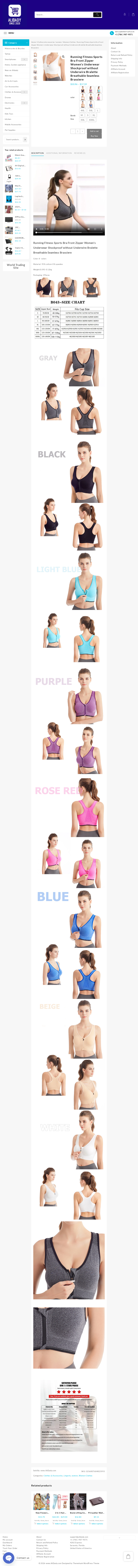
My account (8, 1540)
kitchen (8, 119)
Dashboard (7, 1542)
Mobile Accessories (13, 124)
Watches (8, 76)
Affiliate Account (118, 69)
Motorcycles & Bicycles (15, 48)
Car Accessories (12, 86)
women (59, 42)
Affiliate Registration (120, 72)
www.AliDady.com (53, 1563)
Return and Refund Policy (121, 55)
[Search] (25, 139)
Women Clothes (69, 42)
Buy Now (94, 136)
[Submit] (97, 14)
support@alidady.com (79, 1537)
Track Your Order (10, 1548)
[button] (63, 56)
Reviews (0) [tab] (79, 153)
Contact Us (115, 51)
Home (33, 42)
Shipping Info (116, 58)
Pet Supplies (10, 130)
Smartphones (10, 59)
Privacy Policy (117, 62)
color (72, 97)
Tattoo (7, 54)
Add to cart (94, 131)
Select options (42, 1524)
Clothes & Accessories (14, 92)
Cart (5, 1551)
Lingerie (67, 1476)
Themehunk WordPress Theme (86, 1563)
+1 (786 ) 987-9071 (124, 34)
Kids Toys (9, 114)
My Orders (7, 1545)
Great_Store (45, 1520)
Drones (8, 97)
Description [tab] (37, 153)
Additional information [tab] (59, 153)
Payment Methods (119, 65)
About (113, 48)
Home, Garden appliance (15, 65)
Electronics (9, 103)
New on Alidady (11, 70)
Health (8, 108)
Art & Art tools (11, 81)
